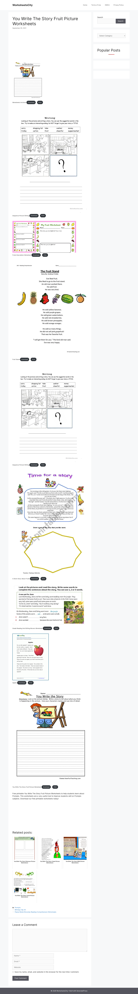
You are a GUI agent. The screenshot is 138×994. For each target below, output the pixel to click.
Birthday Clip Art (20, 910)
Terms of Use (96, 5)
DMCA (107, 5)
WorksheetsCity (22, 5)
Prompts (18, 907)
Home (85, 5)
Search (100, 17)
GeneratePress (82, 991)
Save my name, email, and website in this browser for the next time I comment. (47, 972)
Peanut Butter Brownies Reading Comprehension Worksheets (35, 912)
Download (31, 102)
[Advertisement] (49, 47)
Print (40, 102)
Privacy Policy (119, 5)
